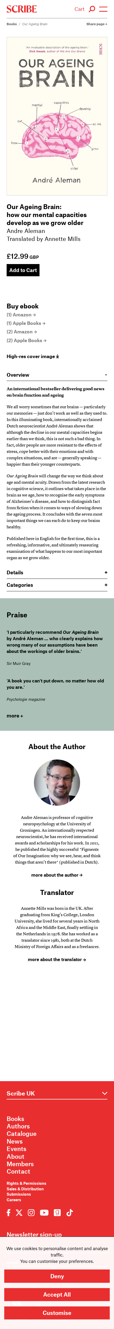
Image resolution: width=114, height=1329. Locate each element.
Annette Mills (63, 238)
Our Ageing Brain (34, 24)
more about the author (55, 875)
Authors (18, 1126)
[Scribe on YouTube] (44, 1212)
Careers (14, 1199)
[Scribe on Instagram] (31, 1212)
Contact (18, 1171)
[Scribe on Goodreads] (57, 1212)
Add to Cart (23, 270)
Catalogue (22, 1133)
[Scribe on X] (19, 1212)
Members (20, 1163)
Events (17, 1148)
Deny (57, 1276)
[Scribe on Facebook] (10, 1212)
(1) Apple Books (24, 323)
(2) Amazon (20, 331)
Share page (95, 24)
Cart (79, 9)
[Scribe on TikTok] (68, 1212)
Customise (57, 1312)
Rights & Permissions (26, 1183)
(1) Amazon (19, 314)
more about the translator (55, 959)
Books (12, 24)
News (15, 1141)
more (13, 715)
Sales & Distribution (25, 1188)
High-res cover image (31, 356)
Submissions (19, 1194)
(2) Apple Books (24, 340)
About (15, 1156)
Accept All (57, 1294)
